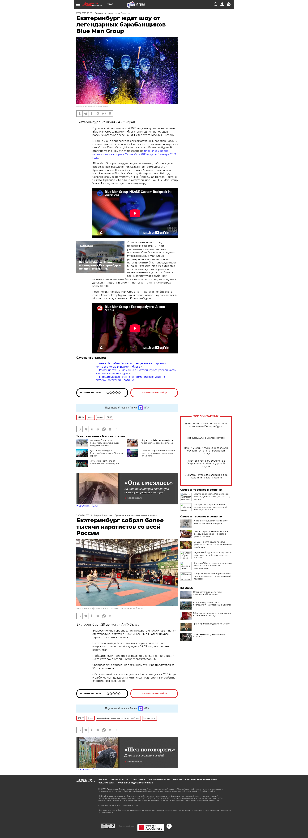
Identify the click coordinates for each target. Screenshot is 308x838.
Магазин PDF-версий (159, 779)
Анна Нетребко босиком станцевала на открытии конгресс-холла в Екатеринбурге (131, 365)
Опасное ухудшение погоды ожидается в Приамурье (207, 593)
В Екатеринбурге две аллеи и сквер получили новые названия (206, 476)
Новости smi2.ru (87, 505)
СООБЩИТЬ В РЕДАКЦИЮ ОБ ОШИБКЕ (135, 783)
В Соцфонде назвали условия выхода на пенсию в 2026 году (212, 614)
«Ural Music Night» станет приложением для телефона (104, 462)
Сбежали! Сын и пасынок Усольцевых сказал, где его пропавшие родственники (213, 565)
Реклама (102, 779)
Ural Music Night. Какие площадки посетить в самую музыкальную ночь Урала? (158, 453)
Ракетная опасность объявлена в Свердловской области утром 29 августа (206, 464)
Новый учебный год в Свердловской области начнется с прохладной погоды (206, 451)
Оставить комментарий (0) (154, 393)
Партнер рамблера (126, 826)
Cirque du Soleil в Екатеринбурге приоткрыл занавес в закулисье (157, 441)
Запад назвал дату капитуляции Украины (209, 635)
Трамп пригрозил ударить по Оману (211, 624)
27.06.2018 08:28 (84, 13)
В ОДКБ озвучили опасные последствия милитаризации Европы (212, 604)
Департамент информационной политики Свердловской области (109, 608)
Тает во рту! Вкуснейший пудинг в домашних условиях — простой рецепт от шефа (211, 534)
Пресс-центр (139, 779)
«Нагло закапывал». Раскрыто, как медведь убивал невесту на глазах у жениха (212, 496)
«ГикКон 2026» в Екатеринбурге (206, 438)
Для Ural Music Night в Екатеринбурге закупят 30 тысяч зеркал (106, 453)
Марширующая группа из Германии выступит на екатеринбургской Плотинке (130, 378)
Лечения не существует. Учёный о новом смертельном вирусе (211, 522)
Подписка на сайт (120, 779)
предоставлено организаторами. (93, 106)
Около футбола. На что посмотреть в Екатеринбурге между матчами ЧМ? (104, 443)
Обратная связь (106, 783)
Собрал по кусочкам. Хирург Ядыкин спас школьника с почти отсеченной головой (212, 576)
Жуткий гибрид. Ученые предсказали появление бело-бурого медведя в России (212, 555)
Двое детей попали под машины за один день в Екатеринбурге (206, 425)
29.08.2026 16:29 (84, 515)
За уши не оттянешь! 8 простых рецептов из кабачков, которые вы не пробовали (212, 544)
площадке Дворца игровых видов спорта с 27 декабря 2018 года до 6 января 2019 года (134, 154)
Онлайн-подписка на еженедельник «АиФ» (195, 779)
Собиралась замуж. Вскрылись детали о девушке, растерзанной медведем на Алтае (210, 507)
